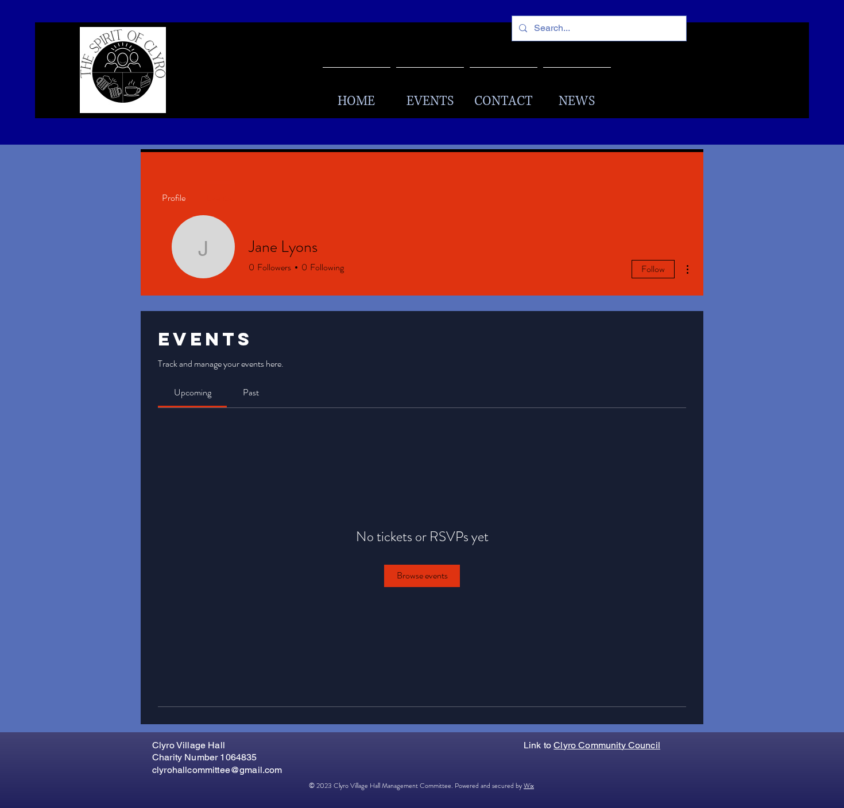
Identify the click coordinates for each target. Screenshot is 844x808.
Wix (529, 785)
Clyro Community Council (606, 745)
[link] (192, 392)
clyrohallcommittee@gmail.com (217, 769)
